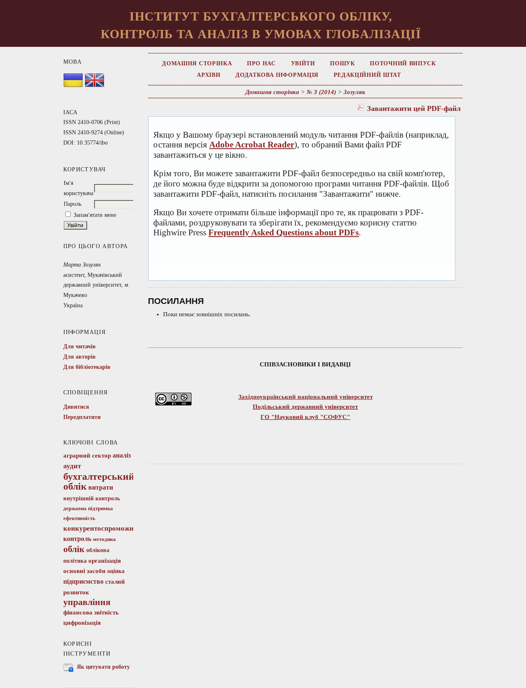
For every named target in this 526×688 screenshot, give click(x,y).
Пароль (72, 204)
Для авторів (79, 357)
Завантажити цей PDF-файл (414, 108)
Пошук (342, 63)
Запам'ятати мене (95, 215)
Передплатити (82, 417)
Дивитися (76, 407)
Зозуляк (354, 92)
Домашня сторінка (197, 63)
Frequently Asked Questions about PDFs (283, 232)
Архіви (208, 75)
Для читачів (79, 346)
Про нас (261, 63)
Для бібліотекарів (87, 367)
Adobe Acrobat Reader (251, 144)
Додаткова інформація (276, 75)
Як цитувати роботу (103, 667)
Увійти (303, 63)
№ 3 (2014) (321, 92)
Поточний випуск (403, 63)
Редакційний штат (367, 75)
